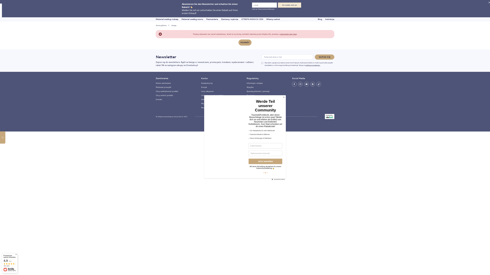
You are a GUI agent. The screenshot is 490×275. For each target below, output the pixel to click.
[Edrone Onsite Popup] (245, 137)
